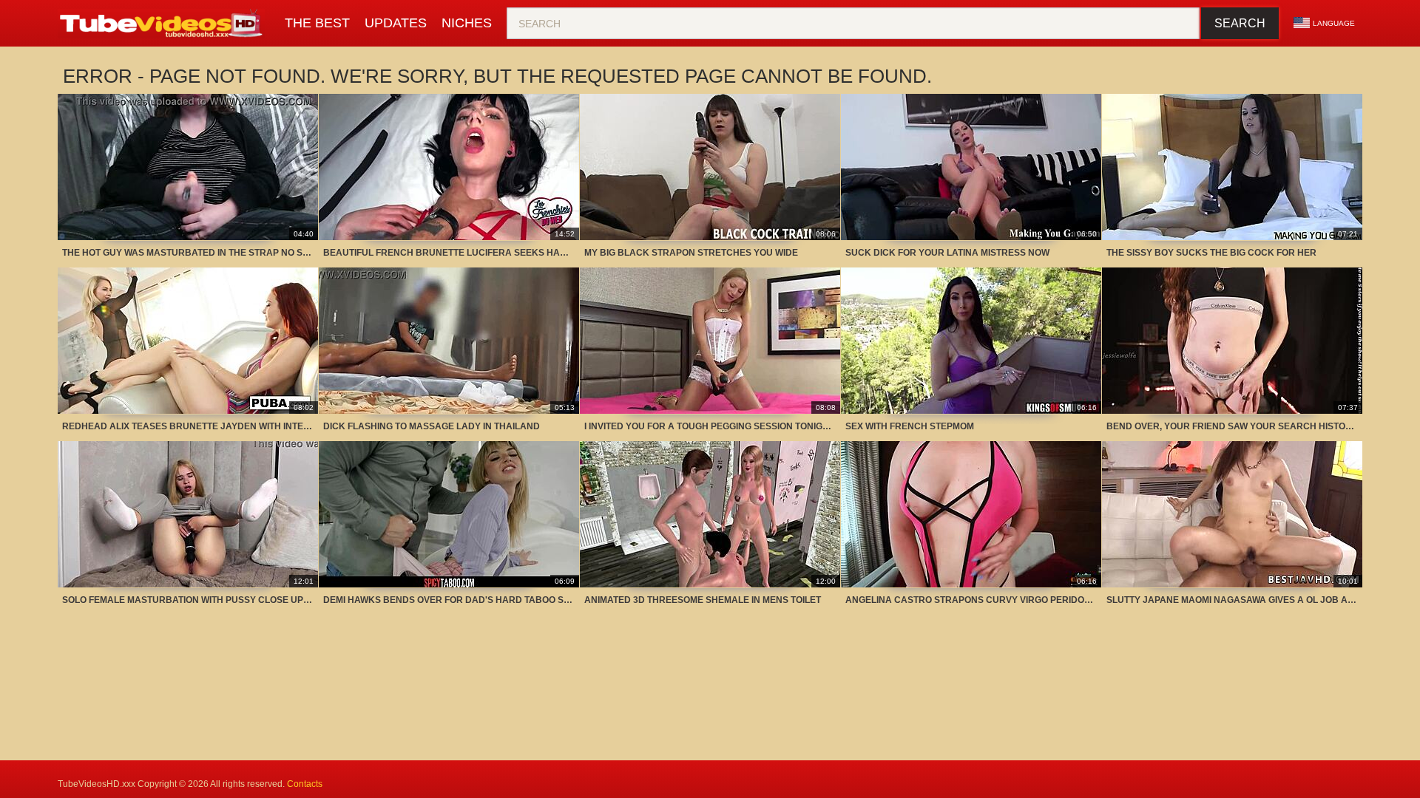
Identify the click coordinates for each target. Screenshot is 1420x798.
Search (1239, 23)
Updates (396, 23)
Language (1334, 23)
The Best (317, 23)
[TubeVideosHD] (164, 23)
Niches (467, 23)
